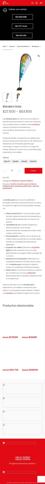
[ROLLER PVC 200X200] (31, 319)
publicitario (31, 273)
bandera (14, 184)
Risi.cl (36, 483)
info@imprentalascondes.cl (22, 463)
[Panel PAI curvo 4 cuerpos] (12, 351)
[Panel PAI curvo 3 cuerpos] (31, 351)
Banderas (35, 46)
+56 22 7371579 (22, 459)
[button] (41, 3)
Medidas (6, 157)
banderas (36, 124)
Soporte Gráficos (23, 46)
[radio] (7, 161)
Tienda (11, 46)
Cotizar (33, 171)
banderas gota (8, 186)
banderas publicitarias (23, 186)
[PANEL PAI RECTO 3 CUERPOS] (12, 319)
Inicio (4, 46)
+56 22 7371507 (22, 457)
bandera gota (23, 184)
